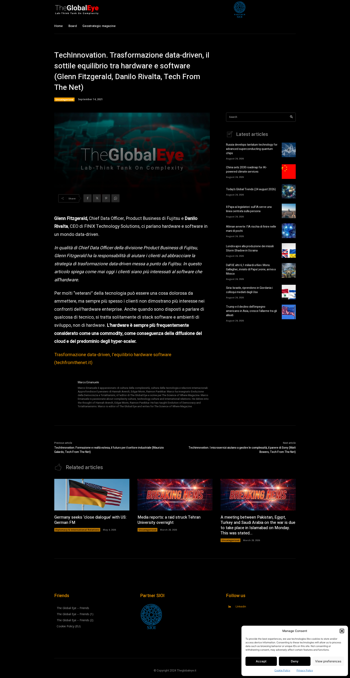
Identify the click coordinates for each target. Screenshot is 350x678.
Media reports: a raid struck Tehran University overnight (169, 519)
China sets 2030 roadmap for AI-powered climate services (246, 169)
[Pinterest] (106, 198)
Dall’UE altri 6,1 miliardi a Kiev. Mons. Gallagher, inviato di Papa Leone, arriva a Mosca (251, 269)
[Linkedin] (229, 606)
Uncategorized (64, 99)
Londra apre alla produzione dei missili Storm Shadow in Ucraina (250, 248)
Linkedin (241, 606)
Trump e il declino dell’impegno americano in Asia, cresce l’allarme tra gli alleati (251, 311)
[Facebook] (87, 198)
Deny (295, 661)
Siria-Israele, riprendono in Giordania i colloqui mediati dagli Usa (249, 290)
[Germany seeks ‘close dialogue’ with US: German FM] (91, 494)
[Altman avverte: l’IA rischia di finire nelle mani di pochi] (289, 230)
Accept (261, 661)
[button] (342, 631)
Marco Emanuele (88, 382)
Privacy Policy (305, 670)
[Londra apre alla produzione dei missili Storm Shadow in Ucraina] (289, 250)
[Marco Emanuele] (64, 394)
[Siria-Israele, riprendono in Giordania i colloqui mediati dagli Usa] (289, 292)
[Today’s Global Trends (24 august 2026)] (289, 191)
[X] (97, 198)
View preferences (328, 661)
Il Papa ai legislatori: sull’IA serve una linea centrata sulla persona (249, 209)
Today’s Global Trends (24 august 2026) (251, 189)
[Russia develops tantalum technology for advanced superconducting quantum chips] (289, 150)
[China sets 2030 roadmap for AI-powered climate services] (289, 171)
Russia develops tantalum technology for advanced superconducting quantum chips (251, 149)
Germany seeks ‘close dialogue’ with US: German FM (90, 519)
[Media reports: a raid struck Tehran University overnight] (175, 494)
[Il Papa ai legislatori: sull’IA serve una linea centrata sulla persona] (289, 211)
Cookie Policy (282, 670)
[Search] (291, 117)
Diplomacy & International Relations (77, 529)
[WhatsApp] (115, 198)
